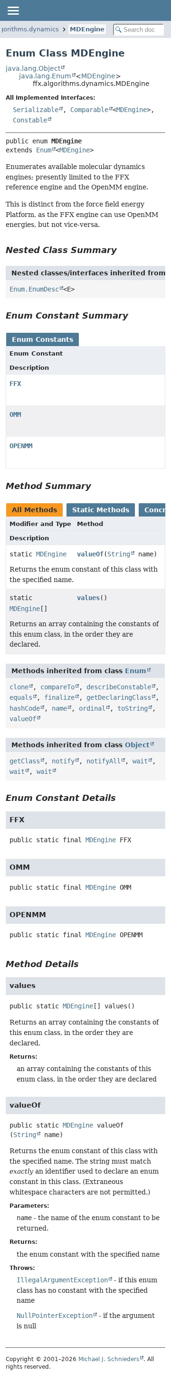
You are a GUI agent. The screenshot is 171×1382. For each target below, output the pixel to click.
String (118, 554)
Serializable (35, 109)
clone (19, 687)
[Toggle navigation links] (13, 10)
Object (137, 745)
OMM (15, 414)
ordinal (92, 708)
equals (21, 697)
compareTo (57, 687)
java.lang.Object (33, 68)
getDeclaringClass (118, 697)
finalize (59, 697)
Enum (43, 150)
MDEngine (87, 29)
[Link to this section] (123, 250)
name (59, 708)
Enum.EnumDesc (34, 289)
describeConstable (118, 687)
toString (132, 708)
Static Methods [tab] (100, 510)
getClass (25, 761)
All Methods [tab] (34, 510)
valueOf (90, 554)
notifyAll (103, 761)
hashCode (25, 708)
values (88, 598)
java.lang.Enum (45, 76)
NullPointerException (55, 1315)
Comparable (89, 109)
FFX (15, 383)
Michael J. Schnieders (108, 1359)
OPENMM (21, 446)
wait (140, 761)
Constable (30, 120)
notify (63, 761)
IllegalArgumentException (62, 1280)
